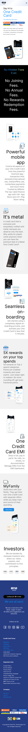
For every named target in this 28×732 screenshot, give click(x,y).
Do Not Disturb (7, 667)
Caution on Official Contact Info (12, 677)
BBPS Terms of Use (8, 681)
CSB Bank (6, 644)
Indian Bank (6, 652)
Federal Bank (7, 646)
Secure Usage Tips (8, 675)
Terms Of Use (7, 671)
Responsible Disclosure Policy (11, 683)
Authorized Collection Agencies (12, 654)
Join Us (5, 695)
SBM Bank (6, 648)
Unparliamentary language (10, 673)
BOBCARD (6, 642)
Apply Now (9, 509)
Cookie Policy (7, 666)
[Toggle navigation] (26, 3)
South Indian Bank (8, 650)
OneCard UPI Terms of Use (11, 679)
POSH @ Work (7, 697)
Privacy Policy (7, 669)
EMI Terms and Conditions (10, 656)
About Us (6, 693)
